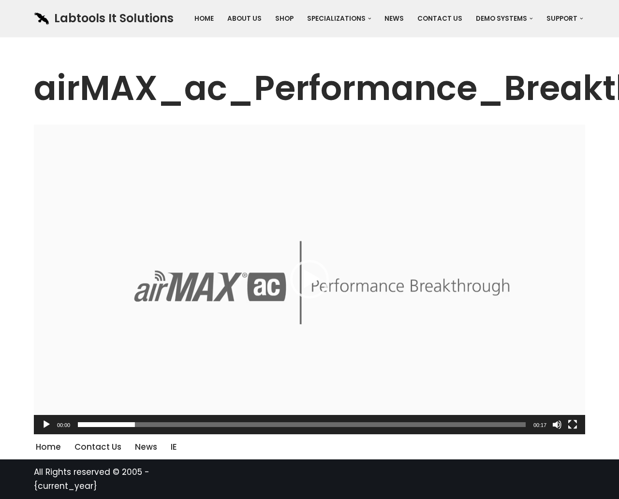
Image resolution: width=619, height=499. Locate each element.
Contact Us (439, 18)
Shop (284, 18)
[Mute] (557, 424)
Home (204, 18)
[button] (369, 18)
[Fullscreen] (572, 424)
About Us (244, 18)
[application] (309, 279)
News (394, 18)
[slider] (302, 424)
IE (174, 447)
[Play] (46, 424)
